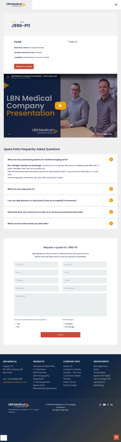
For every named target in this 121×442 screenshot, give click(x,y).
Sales (96, 369)
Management (101, 366)
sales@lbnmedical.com (15, 382)
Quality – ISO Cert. (72, 372)
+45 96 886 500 (14, 379)
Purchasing (99, 372)
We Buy (67, 378)
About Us (68, 366)
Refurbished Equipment (45, 388)
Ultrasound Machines (44, 366)
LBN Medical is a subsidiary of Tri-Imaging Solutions (24, 410)
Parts (22, 22)
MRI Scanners (40, 372)
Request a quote (24, 66)
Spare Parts (39, 385)
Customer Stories (72, 375)
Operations (99, 382)
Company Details (72, 369)
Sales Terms (69, 382)
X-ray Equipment (41, 382)
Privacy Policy (70, 385)
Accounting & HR (102, 378)
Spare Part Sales (102, 375)
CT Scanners (39, 369)
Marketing (99, 385)
